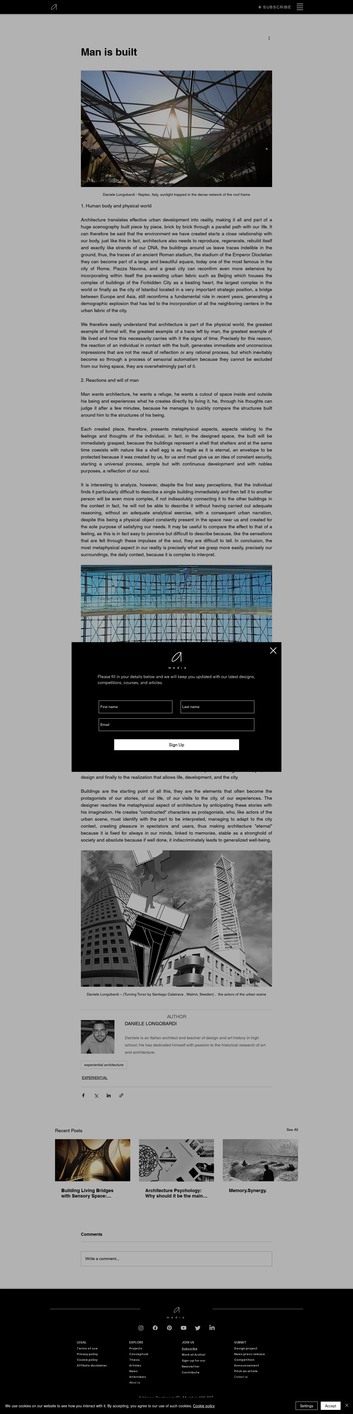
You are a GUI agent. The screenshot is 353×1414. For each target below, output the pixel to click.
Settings (306, 1405)
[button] (273, 650)
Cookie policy (204, 1405)
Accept (330, 1405)
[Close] (347, 1406)
